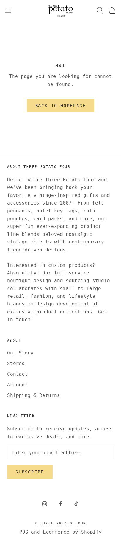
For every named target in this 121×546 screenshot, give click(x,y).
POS (23, 532)
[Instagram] (44, 503)
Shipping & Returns (33, 395)
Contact (17, 374)
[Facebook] (60, 503)
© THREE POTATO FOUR (60, 523)
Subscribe (30, 472)
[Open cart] (112, 11)
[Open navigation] (8, 10)
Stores (16, 363)
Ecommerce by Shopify (72, 532)
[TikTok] (76, 503)
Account (17, 385)
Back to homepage (60, 105)
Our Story (20, 353)
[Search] (99, 11)
